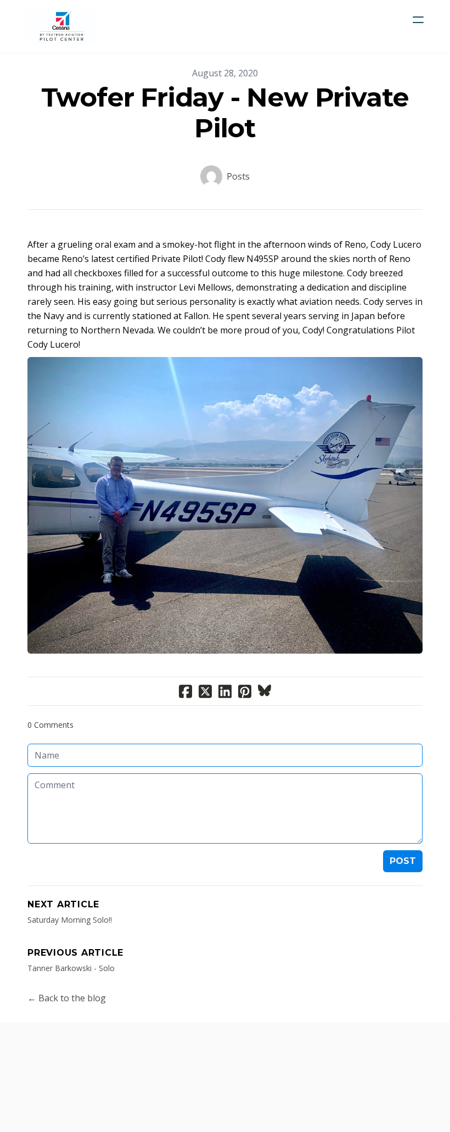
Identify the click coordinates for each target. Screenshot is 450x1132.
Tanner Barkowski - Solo (71, 968)
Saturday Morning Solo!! (69, 919)
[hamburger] (418, 19)
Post (403, 861)
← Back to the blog (66, 998)
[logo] (61, 26)
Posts (238, 176)
